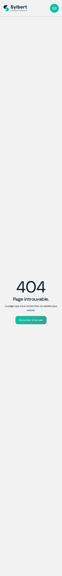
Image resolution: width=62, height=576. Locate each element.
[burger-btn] (54, 8)
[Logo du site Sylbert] (15, 8)
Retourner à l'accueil (31, 320)
